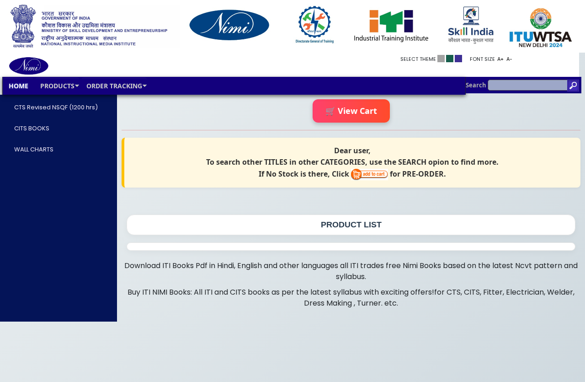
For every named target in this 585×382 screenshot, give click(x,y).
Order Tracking (114, 85)
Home (18, 85)
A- (509, 58)
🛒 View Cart (351, 110)
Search (477, 85)
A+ (500, 58)
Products (57, 85)
